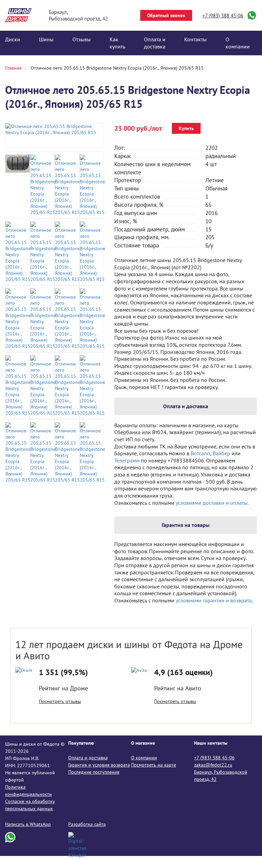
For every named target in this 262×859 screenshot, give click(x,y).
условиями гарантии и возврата (214, 600)
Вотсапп (200, 453)
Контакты (195, 39)
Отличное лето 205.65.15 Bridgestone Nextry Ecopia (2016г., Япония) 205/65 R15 (117, 68)
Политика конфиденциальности (28, 790)
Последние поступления (93, 772)
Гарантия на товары (185, 524)
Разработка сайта (87, 824)
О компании (237, 43)
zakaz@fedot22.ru (213, 765)
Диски (12, 39)
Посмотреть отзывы (60, 701)
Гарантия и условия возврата (99, 765)
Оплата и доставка (154, 43)
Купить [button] (186, 128)
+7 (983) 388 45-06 (222, 15)
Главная (13, 68)
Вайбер (221, 453)
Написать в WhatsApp (28, 824)
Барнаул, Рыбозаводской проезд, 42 (220, 775)
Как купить (117, 43)
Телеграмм (127, 460)
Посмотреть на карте (153, 765)
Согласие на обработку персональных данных (30, 805)
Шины (46, 39)
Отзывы (81, 39)
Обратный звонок (166, 15)
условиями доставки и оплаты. (212, 502)
